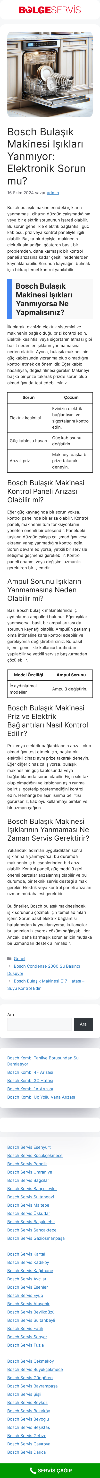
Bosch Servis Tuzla (25, 1345)
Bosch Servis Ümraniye (29, 1172)
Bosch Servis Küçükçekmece (35, 1155)
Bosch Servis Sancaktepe (32, 1230)
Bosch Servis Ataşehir (28, 1303)
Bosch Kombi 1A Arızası (30, 1088)
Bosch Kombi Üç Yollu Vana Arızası (41, 1097)
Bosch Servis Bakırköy (28, 1410)
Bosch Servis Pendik (27, 1163)
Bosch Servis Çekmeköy (30, 1361)
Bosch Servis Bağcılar (28, 1180)
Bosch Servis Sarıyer (27, 1336)
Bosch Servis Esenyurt (29, 1147)
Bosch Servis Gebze (26, 1435)
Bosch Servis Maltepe (28, 1205)
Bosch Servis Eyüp (25, 1295)
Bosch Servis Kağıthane (30, 1270)
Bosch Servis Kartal (26, 1254)
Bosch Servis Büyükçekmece (35, 1369)
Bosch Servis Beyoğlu (28, 1419)
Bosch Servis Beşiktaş (28, 1427)
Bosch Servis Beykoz (27, 1402)
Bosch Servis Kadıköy (28, 1262)
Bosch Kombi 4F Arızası (30, 1072)
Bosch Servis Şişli (24, 1394)
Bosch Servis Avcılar (26, 1278)
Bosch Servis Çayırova (28, 1443)
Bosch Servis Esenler (27, 1287)
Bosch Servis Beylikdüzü (31, 1312)
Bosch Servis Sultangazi (30, 1196)
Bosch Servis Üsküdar (28, 1213)
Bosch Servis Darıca (26, 1452)
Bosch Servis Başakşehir (31, 1221)
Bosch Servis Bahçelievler (32, 1188)
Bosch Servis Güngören (30, 1377)
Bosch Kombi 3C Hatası (30, 1080)
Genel (19, 958)
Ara (10, 1014)
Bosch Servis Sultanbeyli (31, 1320)
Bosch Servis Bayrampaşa (32, 1386)
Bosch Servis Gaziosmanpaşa (36, 1238)
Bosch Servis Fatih (25, 1328)
